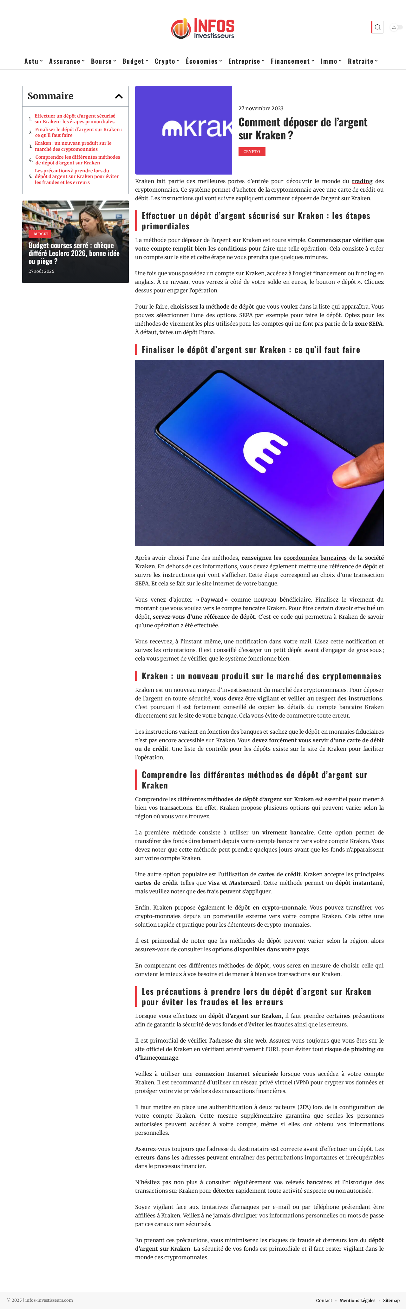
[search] (377, 27)
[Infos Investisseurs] (203, 27)
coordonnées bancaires (315, 557)
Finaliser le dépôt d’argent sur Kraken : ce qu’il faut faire (78, 132)
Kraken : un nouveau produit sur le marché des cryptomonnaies (73, 146)
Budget (41, 234)
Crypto (252, 151)
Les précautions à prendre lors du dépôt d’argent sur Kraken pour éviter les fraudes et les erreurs (77, 176)
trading (362, 181)
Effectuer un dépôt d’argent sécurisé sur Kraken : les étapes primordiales (75, 119)
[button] (119, 96)
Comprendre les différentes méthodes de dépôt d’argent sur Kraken (78, 160)
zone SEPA (369, 323)
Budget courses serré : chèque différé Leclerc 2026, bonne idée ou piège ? (74, 253)
